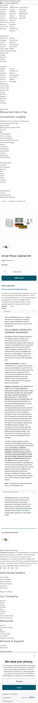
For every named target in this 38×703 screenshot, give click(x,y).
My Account (4, 588)
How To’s (3, 625)
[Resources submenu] (7, 109)
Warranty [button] (7, 311)
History (2, 603)
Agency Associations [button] (11, 492)
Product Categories (6, 138)
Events (2, 613)
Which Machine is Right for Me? (10, 127)
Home (4, 201)
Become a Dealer (5, 581)
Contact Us (3, 586)
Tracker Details (7, 697)
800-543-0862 (23, 510)
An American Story (6, 618)
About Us (3, 601)
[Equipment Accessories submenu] (8, 36)
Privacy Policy (14, 694)
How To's (3, 130)
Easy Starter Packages (7, 142)
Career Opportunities (6, 616)
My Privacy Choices (8, 701)
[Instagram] (9, 570)
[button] (19, 414)
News (2, 609)
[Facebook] (2, 570)
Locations (3, 611)
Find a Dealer (4, 577)
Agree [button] (19, 687)
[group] (19, 223)
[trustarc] (32, 697)
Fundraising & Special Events (9, 123)
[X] (5, 570)
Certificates (3, 147)
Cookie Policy (6, 694)
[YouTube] (13, 570)
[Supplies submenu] (5, 67)
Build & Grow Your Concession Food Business (14, 121)
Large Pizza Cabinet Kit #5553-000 (18, 304)
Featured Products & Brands (9, 140)
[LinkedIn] (17, 570)
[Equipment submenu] (7, 5)
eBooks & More (5, 125)
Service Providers (5, 579)
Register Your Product (7, 638)
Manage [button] (19, 681)
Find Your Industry (5, 136)
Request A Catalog (6, 592)
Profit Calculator (5, 134)
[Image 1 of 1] (6, 247)
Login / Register (6, 3)
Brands (2, 605)
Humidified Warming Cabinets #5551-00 (14, 302)
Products (3, 607)
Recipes (2, 144)
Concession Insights (13, 116)
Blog (1, 132)
